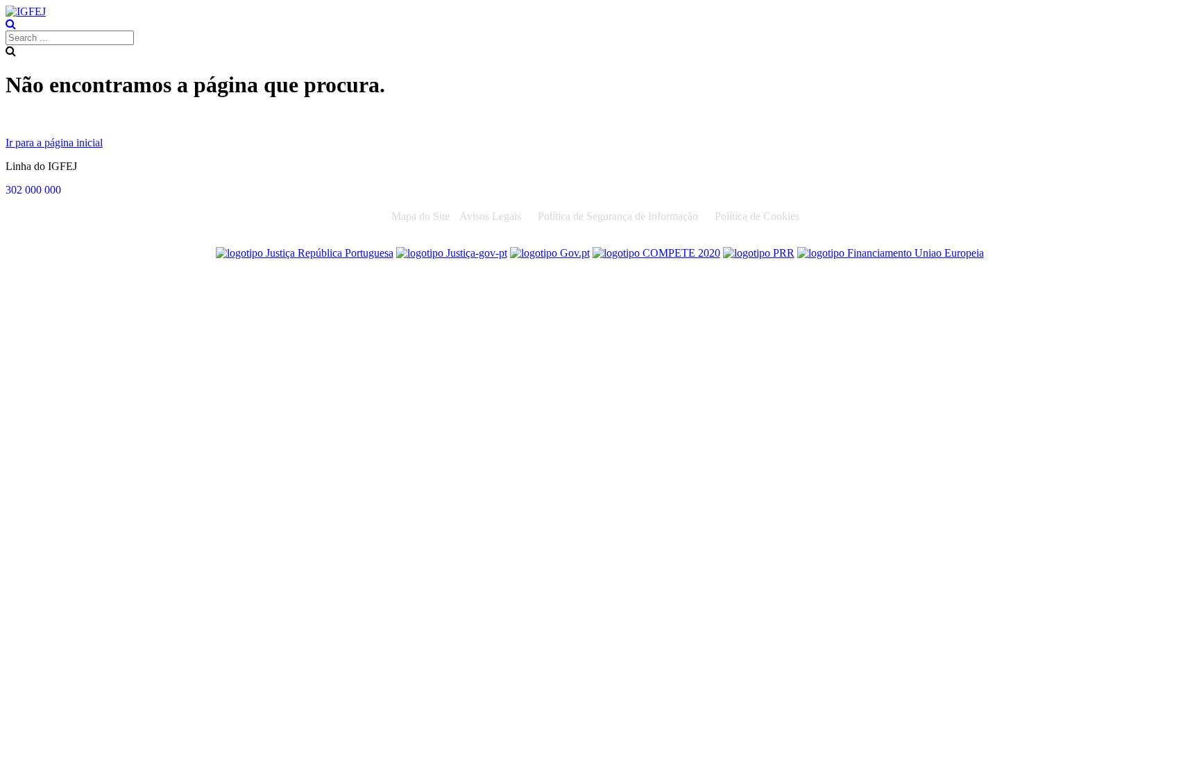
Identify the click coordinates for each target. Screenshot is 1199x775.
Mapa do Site (420, 216)
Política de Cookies (757, 216)
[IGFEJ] (26, 11)
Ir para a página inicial (54, 142)
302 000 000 (33, 190)
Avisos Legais (490, 216)
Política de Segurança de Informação (618, 216)
